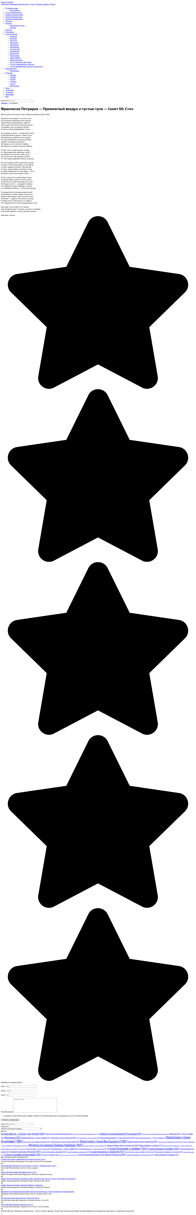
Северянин (14, 51)
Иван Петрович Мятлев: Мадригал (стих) (19, 1172)
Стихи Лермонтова (13, 12)
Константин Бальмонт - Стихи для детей (117, 1138)
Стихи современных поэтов (22, 64)
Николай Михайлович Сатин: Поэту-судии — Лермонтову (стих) (29, 1166)
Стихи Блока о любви (163, 1148)
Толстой (13, 40)
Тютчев (8, 30)
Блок (7, 88)
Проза (12, 79)
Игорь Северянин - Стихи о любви (87, 1138)
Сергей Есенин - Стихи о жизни (38, 1149)
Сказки (13, 81)
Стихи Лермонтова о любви (136, 1152)
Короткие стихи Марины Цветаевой (170, 1142)
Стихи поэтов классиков (20, 62)
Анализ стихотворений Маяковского (86, 1134)
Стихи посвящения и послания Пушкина (102, 1154)
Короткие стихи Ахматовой (65, 1141)
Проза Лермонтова (13, 17)
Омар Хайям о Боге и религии (122, 1145)
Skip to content (7, 2)
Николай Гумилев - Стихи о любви (95, 1145)
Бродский (14, 53)
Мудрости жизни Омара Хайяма (56, 1145)
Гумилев (9, 92)
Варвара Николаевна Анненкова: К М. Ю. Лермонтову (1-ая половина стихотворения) (37, 1191)
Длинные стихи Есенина (63, 1138)
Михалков (14, 47)
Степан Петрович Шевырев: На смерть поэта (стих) (23, 1159)
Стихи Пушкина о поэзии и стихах (165, 1152)
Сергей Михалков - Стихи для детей (93, 1149)
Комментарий (7, 1112)
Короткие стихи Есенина (142, 1141)
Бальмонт (14, 43)
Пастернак (14, 55)
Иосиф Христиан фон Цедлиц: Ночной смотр (20, 1198)
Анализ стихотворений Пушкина (120, 1133)
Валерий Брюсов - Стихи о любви (35, 1138)
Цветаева (9, 94)
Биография (15, 10)
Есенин (8, 23)
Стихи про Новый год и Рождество (140, 1155)
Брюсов (13, 36)
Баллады (13, 1137)
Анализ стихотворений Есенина (59, 1134)
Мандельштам (16, 60)
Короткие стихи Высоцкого (103, 1141)
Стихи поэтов (11, 34)
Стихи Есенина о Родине (25, 1151)
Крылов (13, 38)
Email (4, 1091)
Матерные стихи (17, 25)
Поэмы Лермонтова (14, 19)
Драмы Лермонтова (14, 15)
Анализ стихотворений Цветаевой (155, 1134)
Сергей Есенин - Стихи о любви (64, 1149)
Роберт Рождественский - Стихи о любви (178, 1145)
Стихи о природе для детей (68, 1155)
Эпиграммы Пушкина (167, 1154)
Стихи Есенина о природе (107, 1151)
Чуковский (15, 49)
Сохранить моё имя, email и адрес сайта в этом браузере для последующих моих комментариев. (46, 1116)
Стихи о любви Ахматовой (22, 1154)
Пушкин (8, 73)
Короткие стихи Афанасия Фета (36, 1142)
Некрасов (9, 32)
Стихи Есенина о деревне (53, 1152)
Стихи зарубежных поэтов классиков (26, 66)
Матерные (14, 71)
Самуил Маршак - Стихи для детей (13, 1149)
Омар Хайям (15, 58)
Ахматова (9, 90)
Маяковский (10, 68)
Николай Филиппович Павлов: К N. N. (17, 1204)
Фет (7, 96)
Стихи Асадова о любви (127, 1148)
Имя (3, 1086)
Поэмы (13, 27)
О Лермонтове (11, 8)
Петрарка (14, 45)
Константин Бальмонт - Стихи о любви (150, 1138)
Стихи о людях (50, 1155)
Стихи (12, 83)
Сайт (3, 1095)
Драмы (13, 75)
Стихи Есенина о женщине (78, 1152)
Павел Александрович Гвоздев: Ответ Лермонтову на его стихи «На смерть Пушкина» (38, 1178)
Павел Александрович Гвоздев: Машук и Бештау (22, 1185)
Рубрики (5, 1129)
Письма (8, 21)
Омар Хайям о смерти (151, 1145)
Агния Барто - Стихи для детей (23, 1133)
